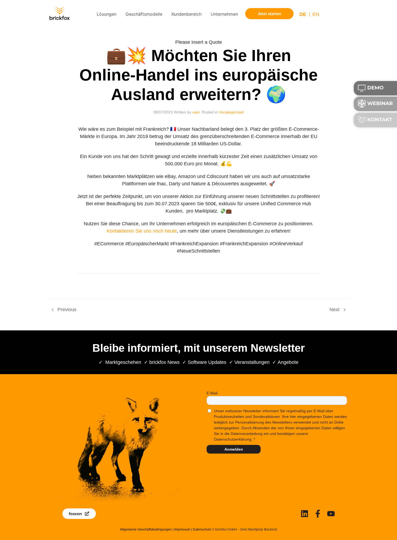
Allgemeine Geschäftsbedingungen (146, 529)
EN (315, 14)
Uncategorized (231, 112)
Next (335, 309)
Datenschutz (202, 529)
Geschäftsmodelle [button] (144, 14)
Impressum (182, 529)
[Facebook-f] (318, 514)
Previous (66, 309)
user (196, 112)
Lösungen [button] (106, 14)
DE (303, 14)
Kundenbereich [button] (186, 14)
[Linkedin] (304, 514)
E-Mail (212, 393)
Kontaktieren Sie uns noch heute (142, 231)
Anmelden (233, 449)
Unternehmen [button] (224, 14)
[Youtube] (331, 514)
